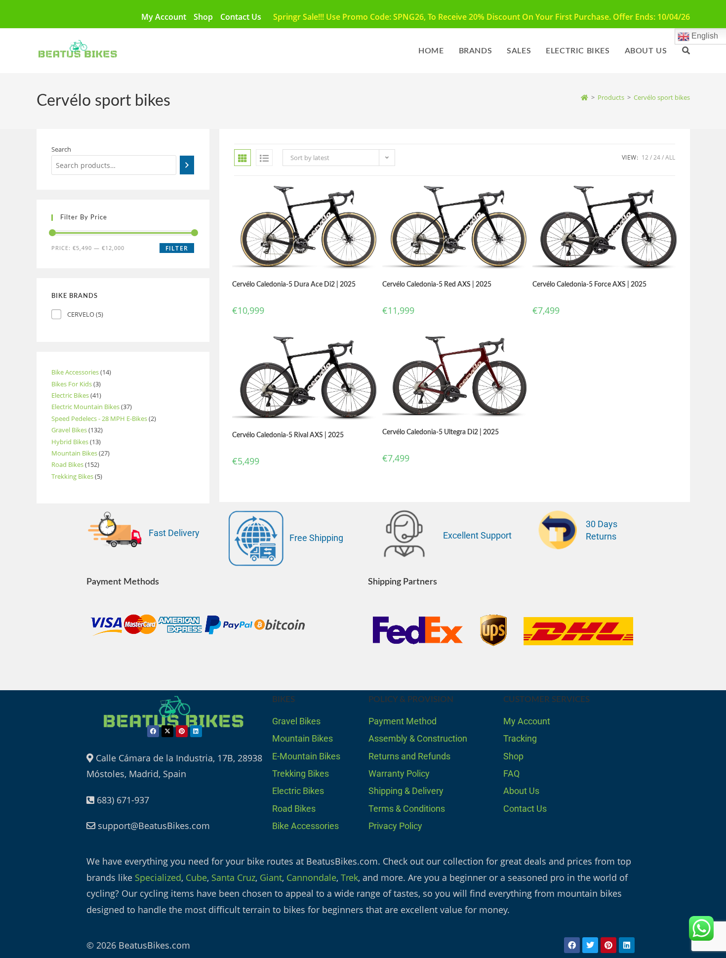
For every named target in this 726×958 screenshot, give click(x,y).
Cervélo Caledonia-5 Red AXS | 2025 (436, 284)
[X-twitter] (167, 731)
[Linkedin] (196, 731)
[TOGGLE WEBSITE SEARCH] (686, 51)
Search (61, 149)
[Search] (187, 165)
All (670, 157)
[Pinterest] (182, 731)
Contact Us (240, 16)
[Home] (584, 97)
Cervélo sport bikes (662, 97)
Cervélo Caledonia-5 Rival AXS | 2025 (288, 435)
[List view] (264, 157)
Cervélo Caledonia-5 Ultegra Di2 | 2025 (440, 432)
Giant (271, 877)
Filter (176, 248)
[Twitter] (590, 945)
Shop (203, 16)
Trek (349, 877)
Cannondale (311, 877)
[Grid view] (242, 157)
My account (163, 16)
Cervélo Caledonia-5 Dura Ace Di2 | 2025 (294, 284)
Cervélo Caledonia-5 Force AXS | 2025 (589, 284)
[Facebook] (153, 731)
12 (645, 157)
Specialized (158, 877)
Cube (196, 877)
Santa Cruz (233, 877)
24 (656, 157)
